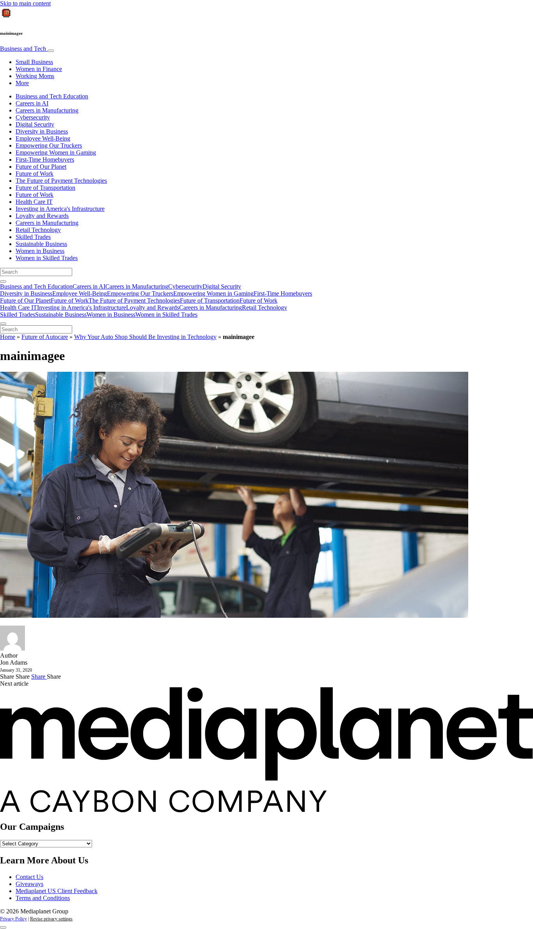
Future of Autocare (44, 336)
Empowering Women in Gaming (56, 152)
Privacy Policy (13, 919)
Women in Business (40, 251)
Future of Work (34, 173)
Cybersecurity (33, 117)
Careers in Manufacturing (47, 110)
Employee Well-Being (43, 138)
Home (7, 336)
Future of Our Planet (41, 166)
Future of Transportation (45, 187)
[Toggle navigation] (51, 51)
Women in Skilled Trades (47, 258)
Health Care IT (34, 201)
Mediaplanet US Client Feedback (57, 891)
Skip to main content (25, 3)
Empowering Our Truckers (49, 145)
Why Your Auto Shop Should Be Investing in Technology (145, 336)
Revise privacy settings (51, 919)
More (22, 83)
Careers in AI (32, 103)
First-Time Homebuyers (45, 159)
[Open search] (3, 281)
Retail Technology (38, 229)
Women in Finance (39, 69)
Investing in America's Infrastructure (60, 208)
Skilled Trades (33, 237)
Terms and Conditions (43, 898)
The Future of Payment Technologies (61, 180)
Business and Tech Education (52, 96)
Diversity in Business (42, 131)
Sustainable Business (41, 244)
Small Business (34, 62)
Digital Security (35, 124)
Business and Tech (24, 48)
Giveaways (29, 884)
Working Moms (35, 76)
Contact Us (29, 877)
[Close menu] (3, 324)
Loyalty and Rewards (42, 215)
